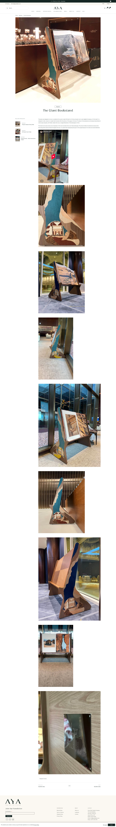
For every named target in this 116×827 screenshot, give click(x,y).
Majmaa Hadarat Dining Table (28, 124)
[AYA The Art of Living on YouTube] (13, 819)
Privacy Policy (59, 816)
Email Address (8, 811)
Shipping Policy (60, 814)
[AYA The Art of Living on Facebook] (7, 819)
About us (77, 810)
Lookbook (77, 812)
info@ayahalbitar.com (16, 3)
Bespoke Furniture (43, 778)
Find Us (8, 3)
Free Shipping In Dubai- (58, 1)
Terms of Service (60, 812)
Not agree (105, 824)
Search (7, 8)
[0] (107, 8)
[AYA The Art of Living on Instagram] (10, 819)
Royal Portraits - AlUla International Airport (28, 139)
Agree (111, 824)
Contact (76, 814)
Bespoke (58, 106)
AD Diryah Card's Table (26, 132)
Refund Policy (59, 810)
